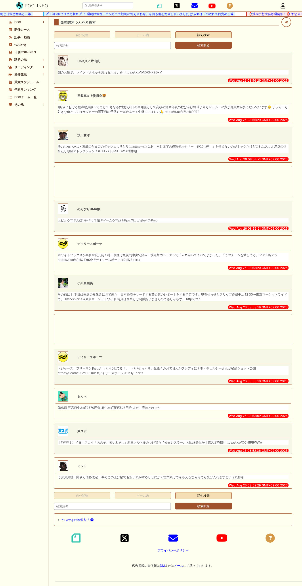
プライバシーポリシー (173, 550)
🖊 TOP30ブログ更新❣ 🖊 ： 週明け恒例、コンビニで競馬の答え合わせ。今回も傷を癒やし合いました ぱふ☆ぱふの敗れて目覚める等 (135, 14)
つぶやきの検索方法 (76, 520)
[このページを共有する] (286, 22)
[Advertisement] (173, 181)
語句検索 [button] (203, 35)
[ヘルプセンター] (230, 6)
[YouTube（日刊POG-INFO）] (212, 6)
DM (162, 565)
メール (178, 565)
